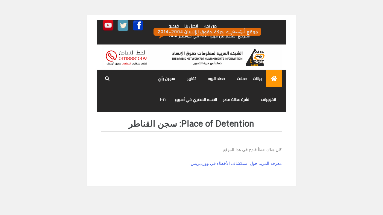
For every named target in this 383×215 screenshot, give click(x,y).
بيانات (257, 78)
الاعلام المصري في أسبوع (196, 99)
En (163, 99)
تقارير (191, 78)
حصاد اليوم (216, 78)
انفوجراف (268, 99)
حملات (242, 78)
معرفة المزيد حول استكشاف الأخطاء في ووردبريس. (235, 163)
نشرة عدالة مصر (236, 99)
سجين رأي (166, 78)
